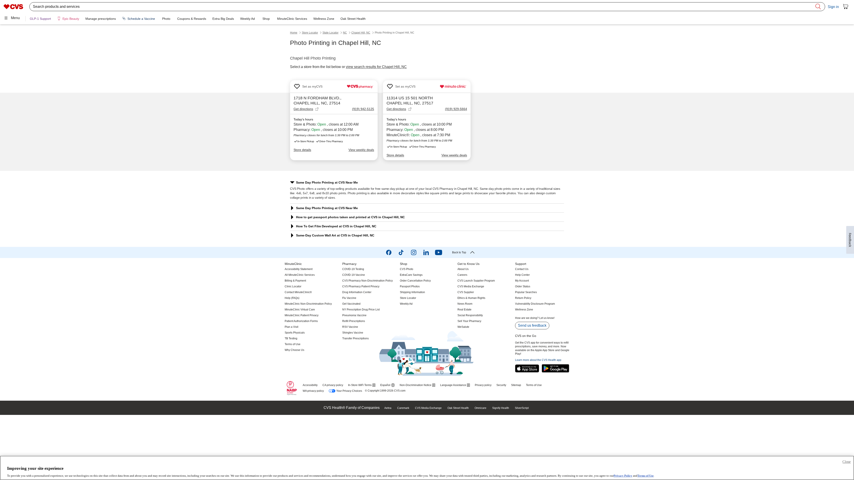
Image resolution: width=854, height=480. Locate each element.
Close (846, 462)
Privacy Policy (623, 475)
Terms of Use (645, 475)
